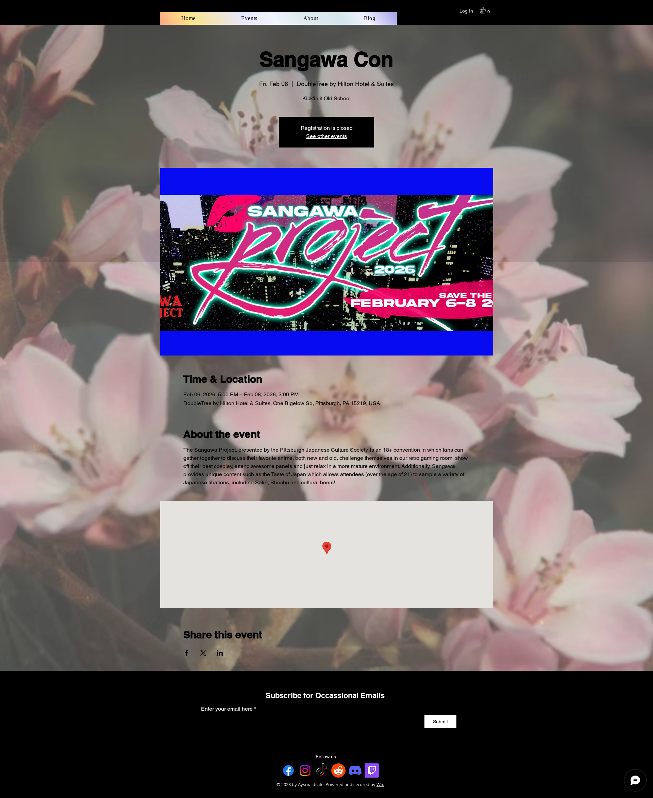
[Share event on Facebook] (186, 653)
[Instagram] (305, 770)
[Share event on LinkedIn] (220, 653)
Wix (380, 784)
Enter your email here (227, 709)
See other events (326, 136)
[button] (486, 10)
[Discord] (355, 770)
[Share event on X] (203, 653)
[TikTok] (322, 770)
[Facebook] (288, 770)
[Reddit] (338, 770)
